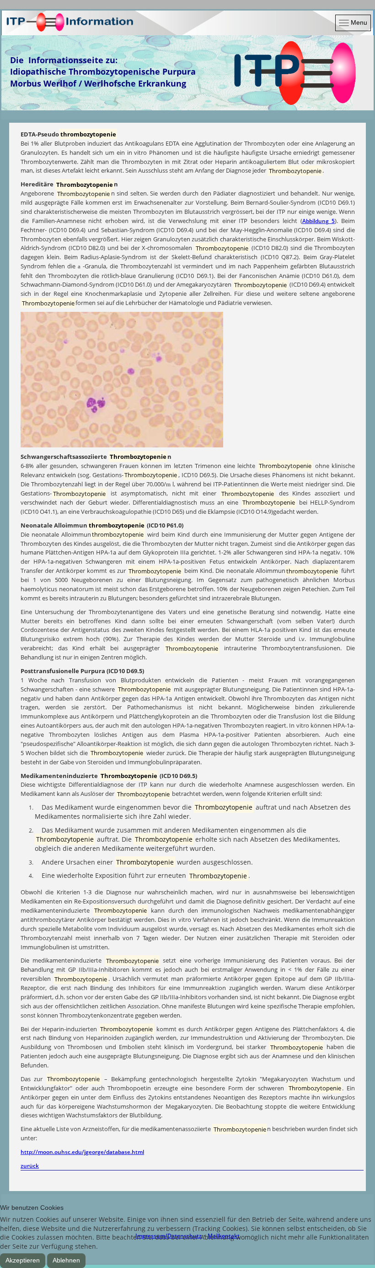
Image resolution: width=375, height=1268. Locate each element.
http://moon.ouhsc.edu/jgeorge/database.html (82, 1152)
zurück (30, 1166)
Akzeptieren (22, 1260)
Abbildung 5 (318, 221)
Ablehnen (66, 1260)
